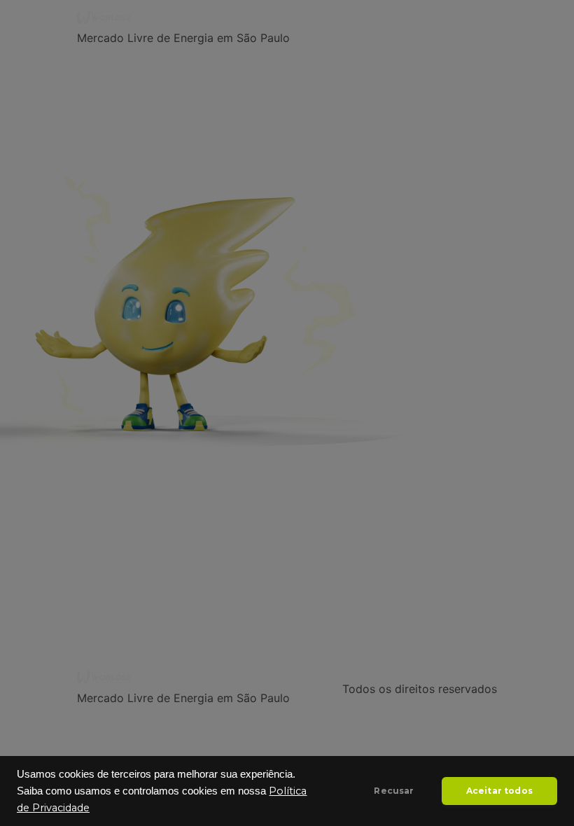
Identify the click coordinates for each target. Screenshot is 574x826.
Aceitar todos (499, 790)
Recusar (394, 790)
